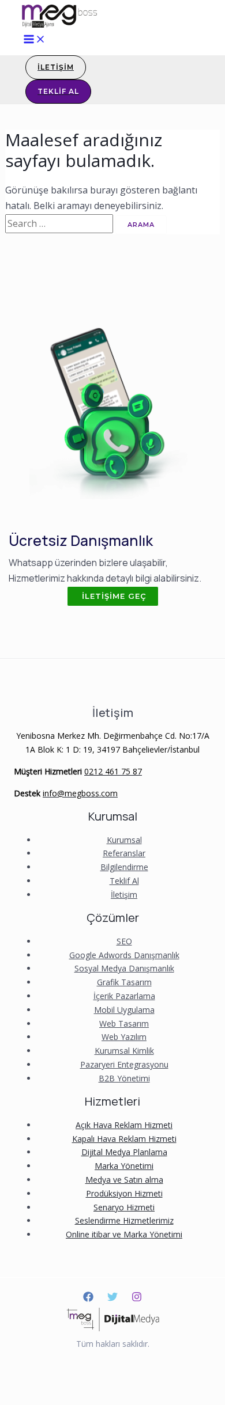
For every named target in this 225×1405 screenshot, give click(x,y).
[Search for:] (60, 223)
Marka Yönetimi (124, 1165)
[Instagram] (137, 1298)
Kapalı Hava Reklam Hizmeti (124, 1138)
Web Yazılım (124, 1036)
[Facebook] (88, 1298)
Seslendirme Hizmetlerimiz (124, 1220)
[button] (113, 596)
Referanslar (124, 853)
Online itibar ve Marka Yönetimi (124, 1234)
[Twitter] (112, 1298)
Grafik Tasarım (124, 982)
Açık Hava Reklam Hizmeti (124, 1124)
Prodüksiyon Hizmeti (124, 1193)
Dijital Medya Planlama (124, 1151)
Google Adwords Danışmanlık (124, 955)
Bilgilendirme (124, 866)
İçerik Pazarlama (124, 995)
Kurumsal (124, 839)
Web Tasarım (124, 1023)
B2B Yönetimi (124, 1078)
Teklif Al (124, 880)
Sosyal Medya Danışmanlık (124, 968)
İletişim (124, 894)
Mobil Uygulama (124, 1009)
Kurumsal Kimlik (124, 1050)
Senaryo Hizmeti (124, 1207)
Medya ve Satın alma (124, 1179)
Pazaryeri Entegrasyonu (124, 1064)
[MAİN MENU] (35, 39)
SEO (124, 941)
